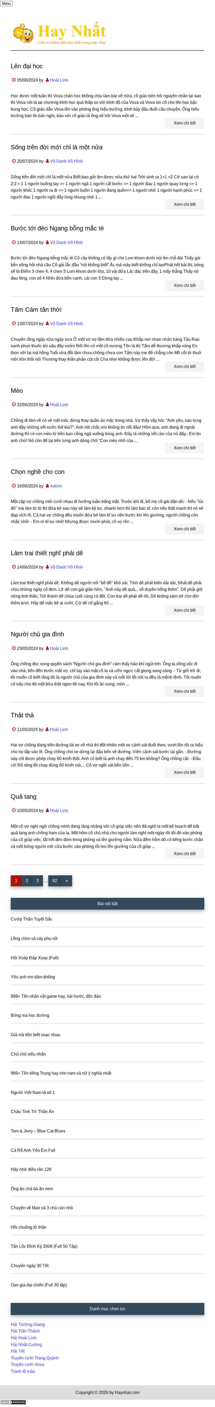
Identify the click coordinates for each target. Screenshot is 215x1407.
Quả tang (23, 796)
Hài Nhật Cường (26, 1344)
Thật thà (22, 715)
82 (56, 880)
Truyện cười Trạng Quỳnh (35, 1358)
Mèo (17, 390)
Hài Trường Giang (28, 1324)
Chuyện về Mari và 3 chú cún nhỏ (42, 1208)
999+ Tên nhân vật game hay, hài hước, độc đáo (56, 996)
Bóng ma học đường (30, 1015)
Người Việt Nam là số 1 (33, 1092)
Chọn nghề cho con (37, 471)
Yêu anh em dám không (33, 977)
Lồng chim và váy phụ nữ (34, 938)
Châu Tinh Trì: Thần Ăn (32, 1111)
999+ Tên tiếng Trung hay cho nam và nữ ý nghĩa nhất (61, 1073)
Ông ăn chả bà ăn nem (32, 1189)
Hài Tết (17, 1351)
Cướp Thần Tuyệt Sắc (31, 919)
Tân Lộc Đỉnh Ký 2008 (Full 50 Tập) (44, 1246)
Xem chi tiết (185, 123)
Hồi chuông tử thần (28, 1227)
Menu (6, 3)
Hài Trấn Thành (25, 1331)
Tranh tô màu (23, 1371)
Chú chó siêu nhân (28, 1054)
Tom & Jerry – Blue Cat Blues (38, 1131)
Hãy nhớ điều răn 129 (31, 1169)
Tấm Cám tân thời (36, 309)
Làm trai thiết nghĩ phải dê (47, 553)
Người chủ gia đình (37, 634)
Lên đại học (27, 66)
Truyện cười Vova (27, 1364)
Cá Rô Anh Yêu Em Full (33, 1150)
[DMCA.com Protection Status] (13, 1403)
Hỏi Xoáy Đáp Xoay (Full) (34, 958)
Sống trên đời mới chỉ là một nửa (57, 147)
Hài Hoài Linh (23, 1338)
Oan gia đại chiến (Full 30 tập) (39, 1285)
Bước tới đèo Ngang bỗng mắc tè (57, 228)
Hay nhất (107, 33)
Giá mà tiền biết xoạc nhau (35, 1034)
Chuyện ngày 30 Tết (30, 1265)
